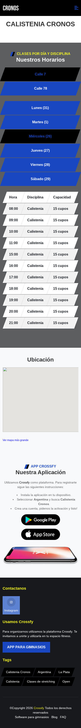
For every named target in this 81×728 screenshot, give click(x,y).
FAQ (63, 717)
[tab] (40, 108)
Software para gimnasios (32, 717)
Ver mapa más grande (16, 440)
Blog (54, 717)
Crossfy (24, 482)
